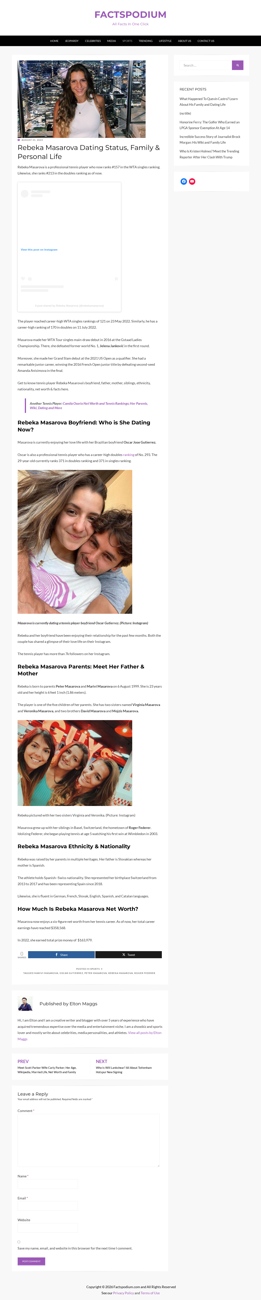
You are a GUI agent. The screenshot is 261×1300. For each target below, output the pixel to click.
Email (23, 1198)
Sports (127, 40)
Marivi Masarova (46, 973)
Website (24, 1220)
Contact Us (206, 40)
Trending (145, 40)
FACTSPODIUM (130, 14)
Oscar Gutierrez (71, 973)
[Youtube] (192, 181)
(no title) (185, 113)
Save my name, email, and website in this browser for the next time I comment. (75, 1248)
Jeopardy (72, 40)
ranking (128, 455)
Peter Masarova (95, 973)
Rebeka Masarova (120, 973)
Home (54, 40)
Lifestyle (165, 40)
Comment (26, 1111)
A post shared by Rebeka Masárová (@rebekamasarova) (69, 305)
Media (111, 40)
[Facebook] (184, 181)
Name (23, 1176)
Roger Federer (144, 973)
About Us (184, 40)
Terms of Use (150, 1293)
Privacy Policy (123, 1293)
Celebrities (93, 40)
